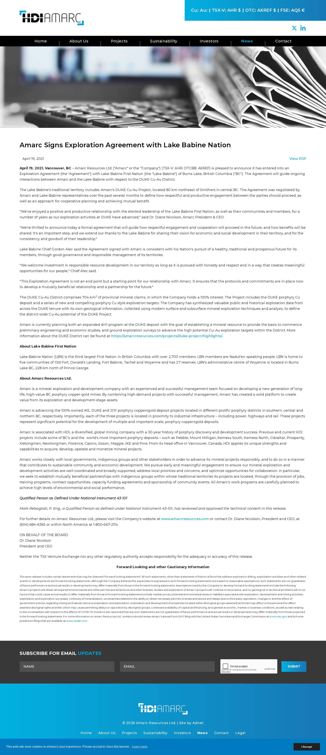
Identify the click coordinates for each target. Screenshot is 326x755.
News (247, 41)
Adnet (198, 723)
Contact (283, 41)
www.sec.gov (278, 616)
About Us (78, 41)
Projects (119, 41)
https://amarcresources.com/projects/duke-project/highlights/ (166, 336)
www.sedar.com (76, 620)
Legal (240, 733)
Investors (209, 41)
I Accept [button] (306, 746)
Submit (294, 666)
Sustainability (163, 41)
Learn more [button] (139, 746)
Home (41, 41)
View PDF (298, 159)
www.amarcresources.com (185, 519)
